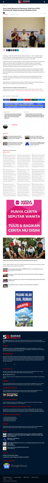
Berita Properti (15, 426)
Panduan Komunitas (35, 90)
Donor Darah (8, 96)
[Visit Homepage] (24, 2)
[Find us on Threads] (14, 364)
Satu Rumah (29, 426)
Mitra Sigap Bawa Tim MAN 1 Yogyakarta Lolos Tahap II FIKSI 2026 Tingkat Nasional (23, 284)
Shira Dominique (31, 427)
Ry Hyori (35, 427)
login (7, 150)
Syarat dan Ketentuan (20, 90)
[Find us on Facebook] (3, 364)
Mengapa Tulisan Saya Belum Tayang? (10, 455)
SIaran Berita (7, 480)
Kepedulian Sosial (15, 96)
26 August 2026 (11, 146)
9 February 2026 (13, 14)
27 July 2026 (11, 276)
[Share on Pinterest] (13, 50)
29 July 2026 (11, 286)
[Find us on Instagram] (7, 364)
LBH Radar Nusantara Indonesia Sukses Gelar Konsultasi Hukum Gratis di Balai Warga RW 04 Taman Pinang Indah (15, 143)
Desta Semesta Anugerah (17, 427)
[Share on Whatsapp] (16, 50)
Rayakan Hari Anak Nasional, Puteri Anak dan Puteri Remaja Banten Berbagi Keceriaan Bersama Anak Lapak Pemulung (26, 280)
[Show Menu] (3, 2)
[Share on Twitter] (9, 50)
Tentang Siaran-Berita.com (7, 477)
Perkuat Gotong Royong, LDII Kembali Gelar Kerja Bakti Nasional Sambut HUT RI (20, 260)
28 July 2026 (11, 282)
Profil (7, 5)
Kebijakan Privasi (28, 90)
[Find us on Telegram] (16, 364)
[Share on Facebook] (7, 50)
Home (4, 5)
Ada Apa (24, 426)
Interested (22, 403)
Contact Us (10, 478)
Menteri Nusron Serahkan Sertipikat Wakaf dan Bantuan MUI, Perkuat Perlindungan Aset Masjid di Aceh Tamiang (26, 275)
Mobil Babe (20, 426)
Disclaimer (42, 90)
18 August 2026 (6, 262)
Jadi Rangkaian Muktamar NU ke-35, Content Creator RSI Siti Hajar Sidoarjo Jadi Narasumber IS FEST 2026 (15, 137)
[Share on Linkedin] (11, 50)
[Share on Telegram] (18, 50)
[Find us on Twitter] (5, 364)
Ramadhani (6, 14)
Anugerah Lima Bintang (7, 427)
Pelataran (10, 426)
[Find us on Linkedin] (10, 364)
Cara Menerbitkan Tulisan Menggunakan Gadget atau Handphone (16, 457)
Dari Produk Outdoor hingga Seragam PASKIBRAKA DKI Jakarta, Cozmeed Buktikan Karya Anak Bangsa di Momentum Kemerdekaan (25, 269)
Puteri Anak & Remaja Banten (37, 426)
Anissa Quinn (24, 427)
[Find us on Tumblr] (12, 364)
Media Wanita (5, 426)
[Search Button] (44, 2)
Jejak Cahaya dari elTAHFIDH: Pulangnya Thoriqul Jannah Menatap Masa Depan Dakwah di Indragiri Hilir (37, 143)
